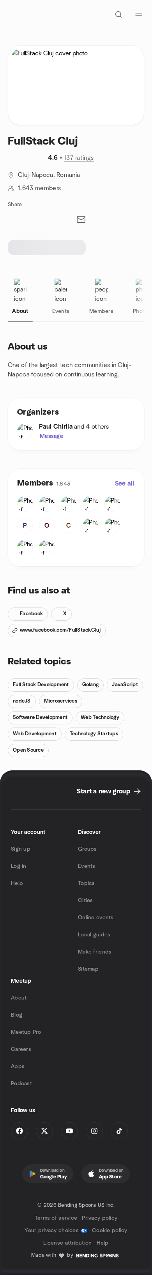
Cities (85, 900)
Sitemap (88, 969)
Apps (18, 1066)
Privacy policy (99, 1218)
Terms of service (56, 1218)
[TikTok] (119, 1130)
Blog (16, 1015)
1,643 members (39, 188)
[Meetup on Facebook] (19, 1130)
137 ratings (79, 158)
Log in (19, 866)
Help (17, 883)
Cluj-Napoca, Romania (49, 175)
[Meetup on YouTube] (69, 1130)
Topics (86, 883)
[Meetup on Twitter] (44, 1130)
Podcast (21, 1083)
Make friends (94, 952)
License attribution (67, 1243)
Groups (87, 849)
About (19, 998)
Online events (96, 917)
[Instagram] (94, 1130)
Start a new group (103, 791)
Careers (21, 1049)
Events (86, 866)
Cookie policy (109, 1230)
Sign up (20, 849)
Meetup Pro (26, 1032)
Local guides (94, 935)
